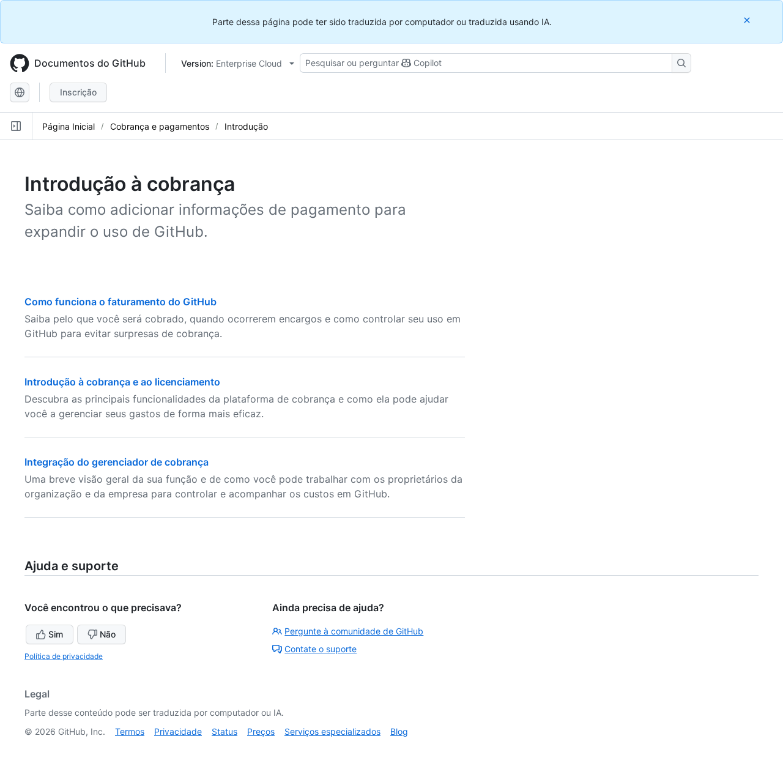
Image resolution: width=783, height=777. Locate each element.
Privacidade (178, 731)
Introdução (246, 126)
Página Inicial (68, 126)
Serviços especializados (332, 731)
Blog (399, 731)
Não (108, 634)
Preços (261, 731)
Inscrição (78, 92)
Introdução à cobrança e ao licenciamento (122, 382)
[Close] (748, 20)
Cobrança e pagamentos (159, 126)
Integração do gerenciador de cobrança (116, 462)
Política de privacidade (63, 656)
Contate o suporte (320, 649)
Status (224, 731)
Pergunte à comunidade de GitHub (353, 631)
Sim (55, 634)
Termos (129, 731)
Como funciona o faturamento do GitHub (120, 302)
